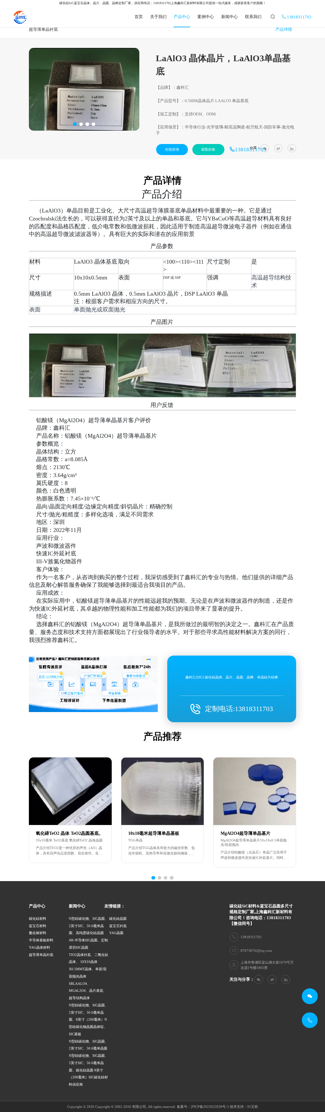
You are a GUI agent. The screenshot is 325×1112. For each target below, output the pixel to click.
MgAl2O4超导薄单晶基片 (245, 833)
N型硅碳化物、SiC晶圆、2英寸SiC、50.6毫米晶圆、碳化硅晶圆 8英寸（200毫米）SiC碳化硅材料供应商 (88, 1070)
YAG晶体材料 (39, 947)
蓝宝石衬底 (118, 926)
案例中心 (205, 17)
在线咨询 (172, 149)
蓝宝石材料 (37, 926)
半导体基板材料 (41, 940)
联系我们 (253, 17)
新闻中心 (229, 17)
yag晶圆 (116, 933)
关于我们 (158, 17)
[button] (74, 124)
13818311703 (298, 17)
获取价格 (208, 149)
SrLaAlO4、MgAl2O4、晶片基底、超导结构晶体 (88, 991)
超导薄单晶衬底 (41, 955)
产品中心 (182, 17)
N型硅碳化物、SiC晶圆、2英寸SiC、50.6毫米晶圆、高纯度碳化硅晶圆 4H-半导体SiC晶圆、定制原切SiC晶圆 (88, 933)
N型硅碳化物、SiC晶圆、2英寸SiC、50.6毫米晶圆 (88, 1044)
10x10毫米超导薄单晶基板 (153, 833)
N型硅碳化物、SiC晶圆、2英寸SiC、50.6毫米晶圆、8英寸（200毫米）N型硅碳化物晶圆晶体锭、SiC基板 (88, 1019)
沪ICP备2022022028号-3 (210, 1107)
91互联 (252, 1107)
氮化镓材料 (37, 933)
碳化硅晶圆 (118, 918)
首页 (139, 17)
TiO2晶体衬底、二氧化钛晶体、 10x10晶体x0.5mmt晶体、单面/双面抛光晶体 (88, 965)
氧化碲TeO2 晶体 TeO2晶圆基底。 (69, 833)
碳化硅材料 (37, 918)
